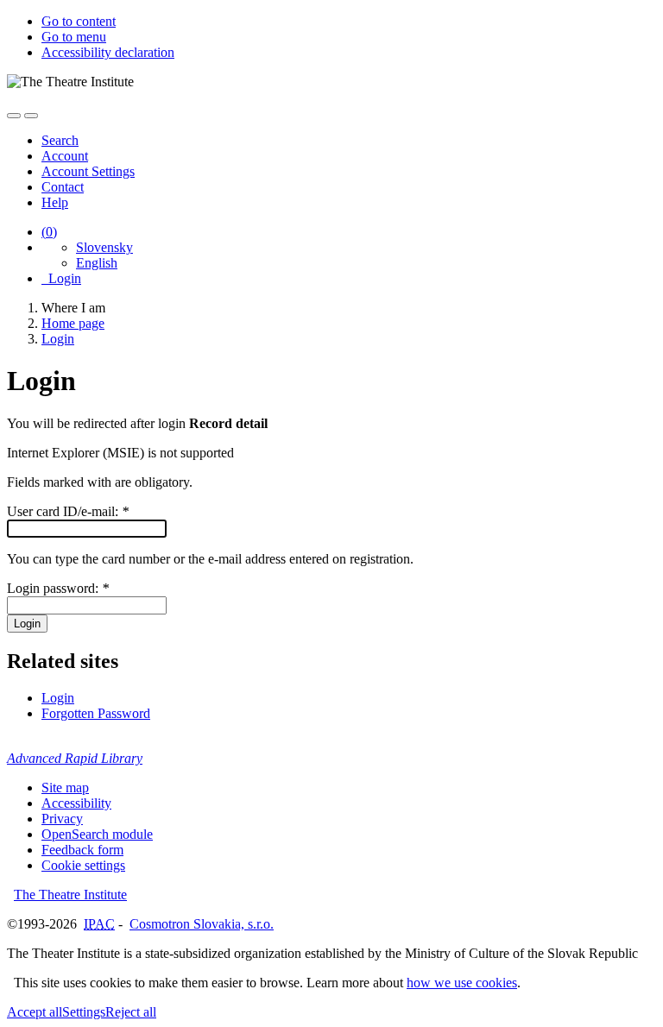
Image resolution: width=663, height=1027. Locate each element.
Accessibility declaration (107, 52)
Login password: (58, 588)
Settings (83, 1012)
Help (54, 202)
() (49, 231)
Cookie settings (83, 865)
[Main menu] (31, 115)
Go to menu (73, 36)
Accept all (34, 1012)
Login (61, 278)
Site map (65, 787)
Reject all (130, 1012)
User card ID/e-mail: (68, 511)
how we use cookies (462, 982)
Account (64, 155)
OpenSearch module (97, 834)
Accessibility (76, 803)
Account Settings (88, 171)
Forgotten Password (95, 713)
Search (60, 140)
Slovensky (104, 247)
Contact (62, 187)
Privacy (62, 818)
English (96, 262)
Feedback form (82, 849)
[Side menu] (14, 115)
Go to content (78, 21)
